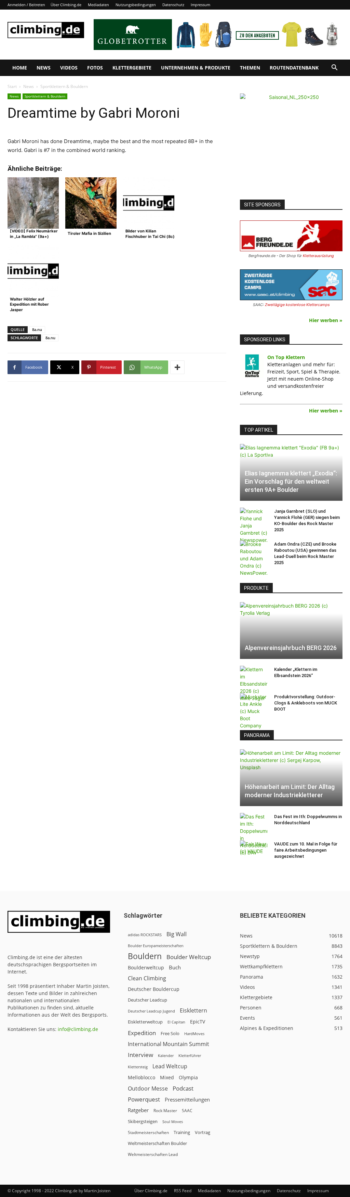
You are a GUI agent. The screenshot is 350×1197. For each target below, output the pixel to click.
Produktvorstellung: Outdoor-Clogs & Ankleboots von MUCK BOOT (305, 703)
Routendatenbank (294, 67)
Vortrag (202, 1132)
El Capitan (176, 1022)
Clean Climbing (147, 978)
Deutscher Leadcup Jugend (151, 1011)
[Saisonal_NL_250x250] (291, 144)
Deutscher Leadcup (147, 1000)
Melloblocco (141, 1077)
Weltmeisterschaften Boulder (157, 1143)
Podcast (183, 1088)
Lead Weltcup (169, 1066)
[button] (334, 68)
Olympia (188, 1077)
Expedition (142, 1032)
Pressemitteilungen (187, 1099)
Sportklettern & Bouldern (45, 96)
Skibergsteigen (143, 1121)
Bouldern (145, 956)
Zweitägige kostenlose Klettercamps (297, 304)
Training (182, 1132)
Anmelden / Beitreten (26, 4)
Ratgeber (138, 1110)
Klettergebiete (131, 67)
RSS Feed (182, 1191)
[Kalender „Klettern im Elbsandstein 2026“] (253, 684)
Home (19, 67)
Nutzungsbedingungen (136, 4)
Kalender (166, 1055)
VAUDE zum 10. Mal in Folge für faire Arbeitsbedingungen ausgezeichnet (305, 850)
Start (12, 86)
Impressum (200, 4)
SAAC (187, 1110)
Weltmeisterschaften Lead (153, 1154)
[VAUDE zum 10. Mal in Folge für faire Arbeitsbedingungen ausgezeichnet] (253, 850)
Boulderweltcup (146, 968)
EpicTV (197, 1021)
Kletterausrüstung (318, 255)
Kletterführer (189, 1055)
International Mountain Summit (168, 1044)
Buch (175, 967)
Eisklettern (193, 1010)
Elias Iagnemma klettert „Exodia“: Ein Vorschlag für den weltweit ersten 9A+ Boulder (291, 481)
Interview (140, 1054)
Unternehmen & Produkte (195, 67)
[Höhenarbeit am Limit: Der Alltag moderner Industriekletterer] (291, 777)
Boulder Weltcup (188, 956)
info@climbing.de (78, 1029)
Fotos (95, 67)
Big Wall (176, 934)
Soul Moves (172, 1121)
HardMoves (194, 1033)
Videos (69, 67)
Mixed (167, 1077)
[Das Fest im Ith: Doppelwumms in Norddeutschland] (253, 834)
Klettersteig (138, 1066)
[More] (177, 367)
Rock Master (165, 1110)
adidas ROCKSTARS (145, 934)
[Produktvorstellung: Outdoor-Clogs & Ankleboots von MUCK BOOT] (253, 711)
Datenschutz (173, 4)
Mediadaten (98, 4)
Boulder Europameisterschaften (156, 945)
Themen (250, 67)
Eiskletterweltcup (145, 1022)
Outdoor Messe (148, 1088)
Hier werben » (325, 320)
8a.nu (37, 329)
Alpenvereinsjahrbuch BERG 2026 (291, 647)
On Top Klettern (286, 357)
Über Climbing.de (66, 4)
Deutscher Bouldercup (153, 989)
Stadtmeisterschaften (148, 1132)
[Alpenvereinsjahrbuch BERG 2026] (291, 630)
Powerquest (144, 1099)
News (44, 67)
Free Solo (170, 1033)
